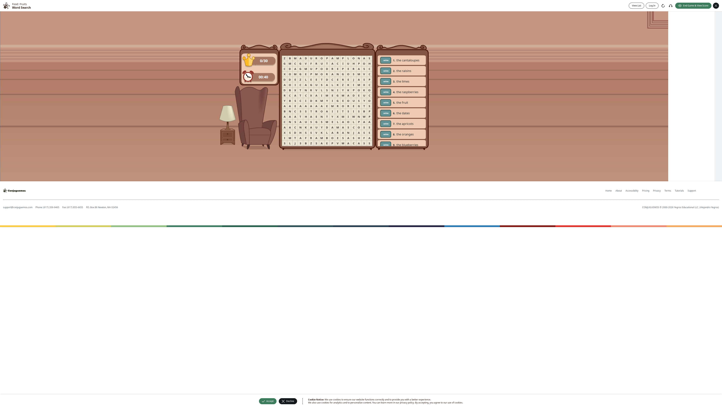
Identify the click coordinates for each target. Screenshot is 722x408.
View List (636, 5)
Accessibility (632, 190)
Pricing (645, 190)
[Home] (6, 5)
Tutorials (679, 190)
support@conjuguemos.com (17, 207)
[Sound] (671, 6)
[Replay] (663, 6)
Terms (667, 190)
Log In (652, 5)
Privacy (657, 190)
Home (608, 190)
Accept (270, 401)
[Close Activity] (716, 6)
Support (692, 190)
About (619, 190)
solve (386, 60)
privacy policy (407, 402)
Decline (290, 401)
